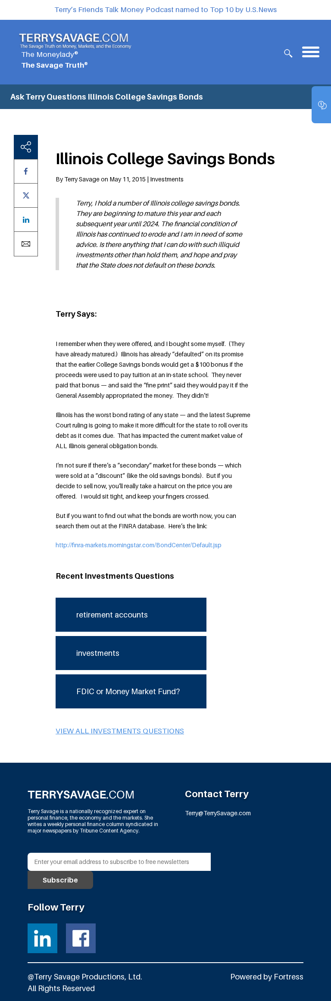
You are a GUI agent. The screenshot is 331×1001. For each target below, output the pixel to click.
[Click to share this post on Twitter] (25, 195)
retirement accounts (112, 614)
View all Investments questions (120, 731)
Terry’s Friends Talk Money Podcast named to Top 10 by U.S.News (165, 9)
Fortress (288, 976)
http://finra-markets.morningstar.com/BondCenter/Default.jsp (139, 545)
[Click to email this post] (25, 244)
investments (97, 653)
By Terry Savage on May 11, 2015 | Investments (120, 179)
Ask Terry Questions (48, 96)
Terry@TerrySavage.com (218, 813)
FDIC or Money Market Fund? (128, 691)
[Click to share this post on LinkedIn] (25, 219)
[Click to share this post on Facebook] (25, 171)
